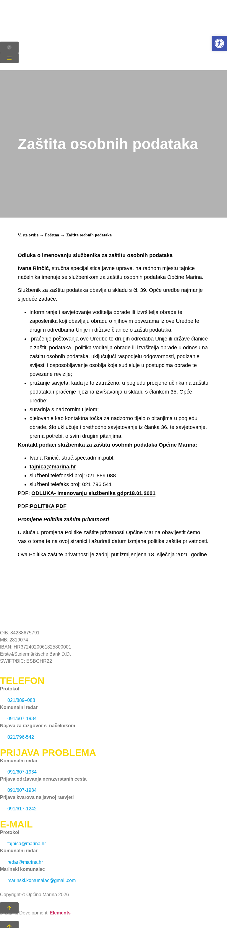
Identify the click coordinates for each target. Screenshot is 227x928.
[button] (219, 43)
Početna (52, 235)
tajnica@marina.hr (53, 467)
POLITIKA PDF (48, 506)
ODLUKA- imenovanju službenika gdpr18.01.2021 (93, 493)
